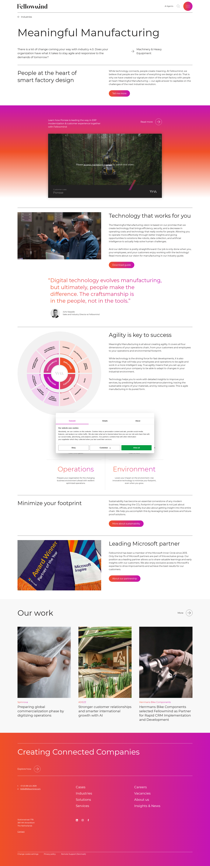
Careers (140, 787)
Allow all (136, 448)
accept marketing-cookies (98, 164)
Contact (21, 832)
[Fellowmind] (33, 6)
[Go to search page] (178, 6)
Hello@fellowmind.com (30, 789)
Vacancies (142, 793)
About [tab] (137, 421)
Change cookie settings (28, 854)
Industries (84, 793)
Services (82, 806)
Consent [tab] (72, 421)
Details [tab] (105, 421)
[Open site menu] (187, 6)
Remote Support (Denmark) (73, 854)
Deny (74, 448)
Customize (104, 448)
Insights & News (147, 806)
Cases (80, 787)
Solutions (83, 800)
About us (141, 800)
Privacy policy (50, 854)
